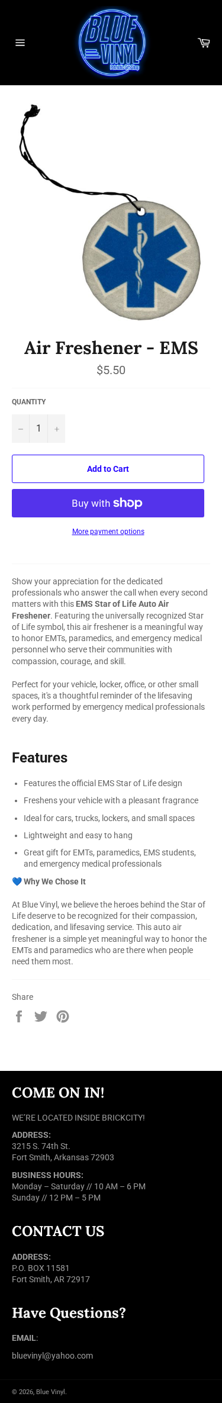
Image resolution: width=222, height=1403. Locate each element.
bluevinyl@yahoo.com (52, 1355)
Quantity (29, 402)
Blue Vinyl (50, 1392)
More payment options (108, 531)
